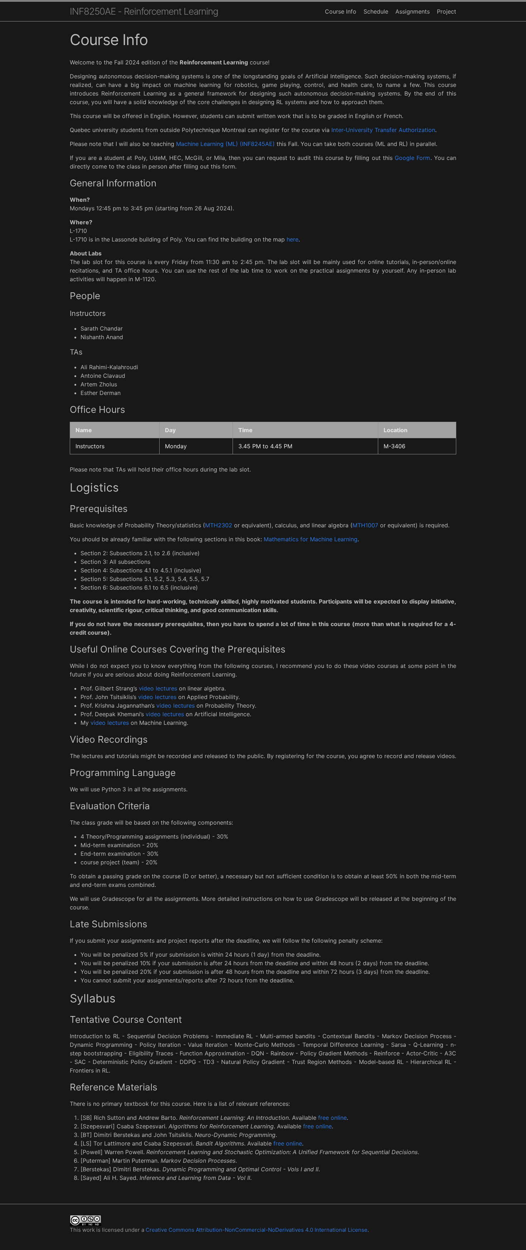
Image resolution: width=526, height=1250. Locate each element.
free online (332, 1117)
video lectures (158, 688)
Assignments (412, 11)
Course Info (340, 11)
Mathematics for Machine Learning (310, 539)
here (292, 239)
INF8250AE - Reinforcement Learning (144, 11)
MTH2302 (218, 525)
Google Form (412, 157)
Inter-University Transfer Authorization (383, 129)
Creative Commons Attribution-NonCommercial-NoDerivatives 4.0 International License (256, 1229)
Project (446, 11)
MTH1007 (365, 525)
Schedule (376, 11)
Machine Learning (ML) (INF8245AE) (225, 143)
